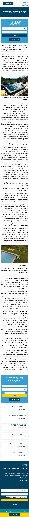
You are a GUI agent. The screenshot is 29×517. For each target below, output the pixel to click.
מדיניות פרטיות (13, 392)
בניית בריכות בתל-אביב (17, 416)
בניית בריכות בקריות (18, 425)
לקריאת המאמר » (21, 409)
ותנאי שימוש (7, 392)
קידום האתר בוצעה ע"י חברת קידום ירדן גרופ (14, 511)
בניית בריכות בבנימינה (18, 443)
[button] (19, 4)
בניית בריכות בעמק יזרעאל (16, 452)
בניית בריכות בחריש (18, 407)
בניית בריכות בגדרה (19, 434)
